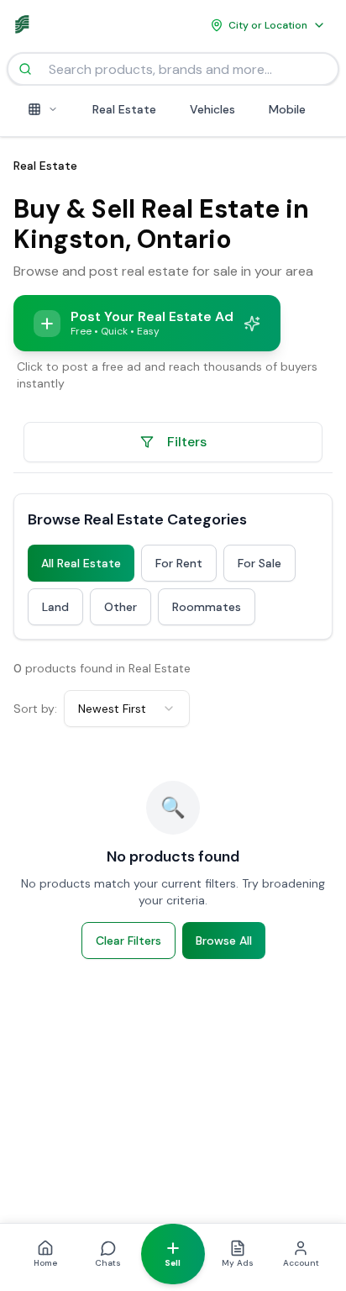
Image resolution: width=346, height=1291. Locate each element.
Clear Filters (128, 940)
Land (55, 606)
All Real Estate (81, 563)
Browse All (224, 940)
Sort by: (35, 708)
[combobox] (127, 708)
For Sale (259, 563)
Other (120, 606)
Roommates (206, 606)
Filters (187, 442)
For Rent (178, 563)
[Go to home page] (25, 25)
